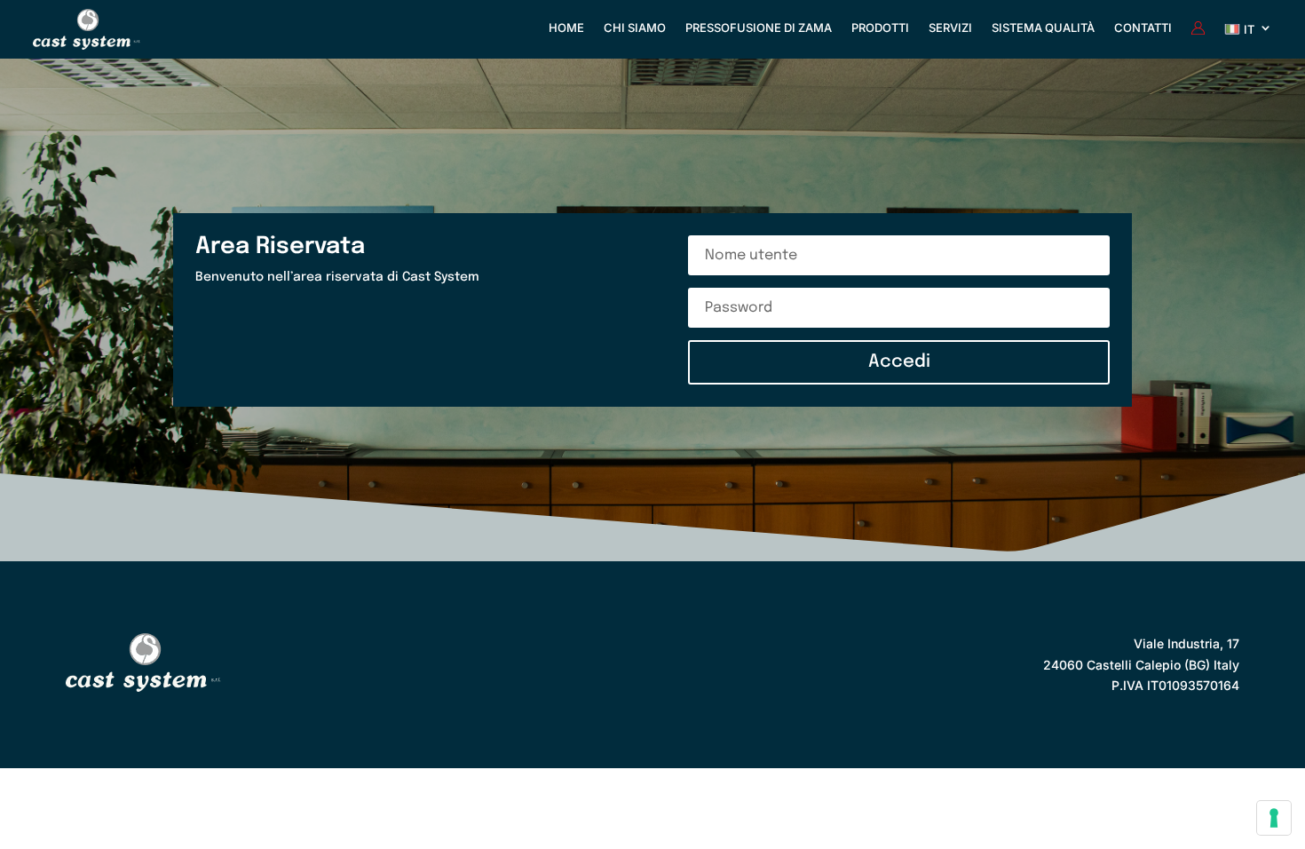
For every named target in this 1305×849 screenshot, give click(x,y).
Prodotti (880, 28)
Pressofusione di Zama (758, 28)
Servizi (950, 28)
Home (566, 28)
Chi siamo (635, 28)
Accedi (899, 362)
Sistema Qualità (1043, 28)
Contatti (1143, 28)
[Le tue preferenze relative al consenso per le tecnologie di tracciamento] (1274, 818)
